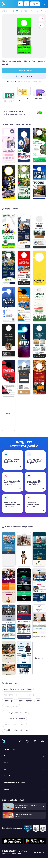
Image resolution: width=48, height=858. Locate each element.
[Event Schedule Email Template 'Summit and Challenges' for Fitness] (9, 585)
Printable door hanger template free (18, 730)
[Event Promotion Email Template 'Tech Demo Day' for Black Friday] (24, 585)
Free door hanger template (14, 724)
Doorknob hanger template (14, 718)
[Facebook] (19, 741)
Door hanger (9, 695)
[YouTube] (42, 741)
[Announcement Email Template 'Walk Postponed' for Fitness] (9, 549)
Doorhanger (8, 701)
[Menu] (44, 3)
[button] (41, 18)
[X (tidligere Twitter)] (34, 741)
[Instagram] (27, 741)
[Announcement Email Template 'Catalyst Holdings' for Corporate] (39, 549)
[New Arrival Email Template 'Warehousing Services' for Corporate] (24, 621)
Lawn (38, 701)
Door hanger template (27, 695)
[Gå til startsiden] (3, 3)
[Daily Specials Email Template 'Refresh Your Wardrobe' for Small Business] (24, 549)
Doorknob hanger (25, 701)
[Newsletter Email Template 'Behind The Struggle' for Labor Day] (9, 621)
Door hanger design (11, 707)
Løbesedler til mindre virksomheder (18, 689)
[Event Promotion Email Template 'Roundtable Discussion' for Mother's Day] (39, 621)
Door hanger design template (15, 712)
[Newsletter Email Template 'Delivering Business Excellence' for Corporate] (24, 658)
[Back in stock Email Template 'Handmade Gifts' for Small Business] (9, 658)
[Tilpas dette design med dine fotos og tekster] (24, 36)
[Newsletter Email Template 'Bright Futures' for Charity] (39, 585)
